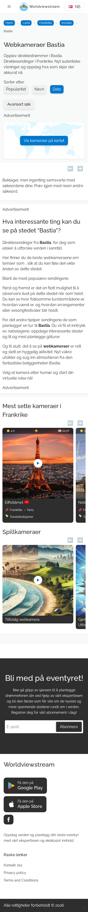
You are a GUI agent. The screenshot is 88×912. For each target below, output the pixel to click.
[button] (70, 168)
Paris (30, 510)
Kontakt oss (13, 865)
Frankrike (45, 23)
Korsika (67, 23)
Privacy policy (15, 873)
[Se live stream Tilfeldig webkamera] (37, 614)
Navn (39, 89)
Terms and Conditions (21, 880)
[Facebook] (8, 819)
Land (26, 23)
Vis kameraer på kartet (44, 140)
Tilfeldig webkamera (22, 619)
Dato (57, 89)
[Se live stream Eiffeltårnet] (37, 497)
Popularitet (16, 89)
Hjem (9, 23)
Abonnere (69, 726)
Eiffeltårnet (16, 502)
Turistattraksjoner (21, 517)
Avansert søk (19, 104)
